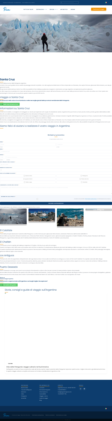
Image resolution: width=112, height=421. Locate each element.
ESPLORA (52, 9)
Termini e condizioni (50, 415)
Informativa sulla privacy (8, 196)
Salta (22, 394)
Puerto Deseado (70, 218)
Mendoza (23, 392)
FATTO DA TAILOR (28, 9)
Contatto (41, 387)
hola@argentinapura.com (65, 392)
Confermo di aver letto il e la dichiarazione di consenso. (92, 198)
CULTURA (10, 363)
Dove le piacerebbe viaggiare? (8, 173)
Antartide (23, 398)
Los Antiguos (98, 210)
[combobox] (71, 3)
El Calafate (13, 216)
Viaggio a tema (43, 396)
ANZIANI (73, 9)
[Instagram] (80, 388)
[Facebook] (84, 388)
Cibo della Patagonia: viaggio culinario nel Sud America (27, 367)
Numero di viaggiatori (6, 167)
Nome (2, 141)
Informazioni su (43, 392)
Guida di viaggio (43, 398)
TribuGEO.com (68, 419)
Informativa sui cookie (61, 415)
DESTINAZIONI (40, 9)
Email (2, 149)
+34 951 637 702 (62, 394)
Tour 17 (42, 217)
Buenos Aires (24, 387)
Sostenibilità (42, 394)
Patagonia (24, 396)
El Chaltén (41, 215)
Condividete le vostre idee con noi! (9, 185)
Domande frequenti (44, 390)
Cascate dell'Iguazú (26, 390)
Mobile (2, 154)
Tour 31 (13, 218)
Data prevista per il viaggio (7, 162)
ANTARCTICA (64, 9)
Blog (40, 400)
